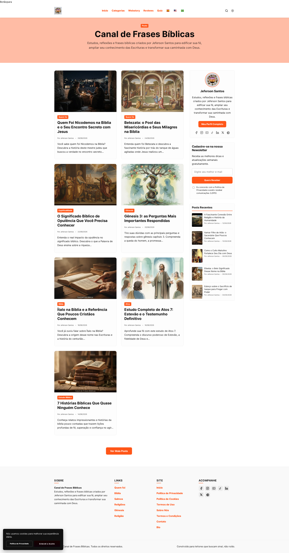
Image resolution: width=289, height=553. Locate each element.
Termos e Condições (169, 515)
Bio (158, 527)
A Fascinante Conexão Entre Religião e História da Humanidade (218, 217)
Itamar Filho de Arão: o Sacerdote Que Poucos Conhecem (215, 235)
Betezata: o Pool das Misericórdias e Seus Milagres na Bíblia (150, 127)
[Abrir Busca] (226, 10)
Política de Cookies (168, 498)
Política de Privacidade (170, 493)
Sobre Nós (163, 510)
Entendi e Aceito (47, 544)
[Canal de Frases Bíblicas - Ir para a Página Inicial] (58, 10)
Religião (119, 515)
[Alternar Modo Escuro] (232, 10)
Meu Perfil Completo (212, 124)
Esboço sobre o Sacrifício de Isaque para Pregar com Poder (218, 289)
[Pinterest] (228, 132)
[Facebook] (196, 132)
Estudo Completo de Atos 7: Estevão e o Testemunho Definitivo (148, 314)
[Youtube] (206, 132)
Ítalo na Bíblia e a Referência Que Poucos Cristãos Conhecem (82, 314)
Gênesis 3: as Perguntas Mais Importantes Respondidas (150, 218)
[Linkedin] (217, 132)
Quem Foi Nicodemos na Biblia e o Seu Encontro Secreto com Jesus (84, 127)
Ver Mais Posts (119, 450)
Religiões (119, 504)
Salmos (118, 498)
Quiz (160, 10)
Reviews (148, 10)
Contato (161, 521)
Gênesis (119, 510)
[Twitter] (222, 132)
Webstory (134, 10)
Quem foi (119, 487)
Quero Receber (212, 180)
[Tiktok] (212, 132)
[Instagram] (201, 132)
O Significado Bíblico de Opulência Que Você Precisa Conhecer (82, 220)
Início (105, 10)
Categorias (118, 10)
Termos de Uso (166, 504)
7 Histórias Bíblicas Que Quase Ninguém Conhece (84, 405)
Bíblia (117, 493)
